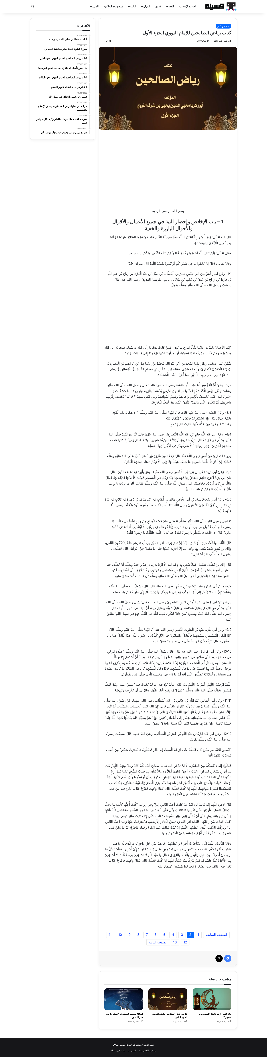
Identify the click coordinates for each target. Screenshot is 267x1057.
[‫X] (219, 958)
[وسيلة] (220, 6)
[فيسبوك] (227, 958)
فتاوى (158, 6)
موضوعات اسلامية (113, 6)
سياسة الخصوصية (147, 1050)
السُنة (133, 6)
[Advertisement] (168, 168)
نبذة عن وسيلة (118, 1050)
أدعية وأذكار (223, 26)
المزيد (95, 6)
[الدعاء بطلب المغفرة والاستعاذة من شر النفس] (123, 999)
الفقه (171, 6)
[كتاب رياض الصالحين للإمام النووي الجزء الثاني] (167, 999)
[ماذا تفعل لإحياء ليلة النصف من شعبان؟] (212, 999)
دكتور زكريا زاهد (221, 40)
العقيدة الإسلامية (187, 6)
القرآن (146, 6)
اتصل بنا (132, 1050)
